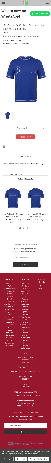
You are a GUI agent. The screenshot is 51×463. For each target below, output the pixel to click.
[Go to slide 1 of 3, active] (20, 228)
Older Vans (25, 338)
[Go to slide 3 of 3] (28, 228)
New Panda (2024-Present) (25, 319)
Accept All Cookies (38, 459)
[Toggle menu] (3, 3)
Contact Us (9, 343)
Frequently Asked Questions (9, 314)
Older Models (25, 325)
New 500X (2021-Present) (26, 312)
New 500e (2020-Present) (25, 330)
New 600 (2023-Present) (25, 343)
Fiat (41, 286)
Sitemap (9, 345)
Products (25, 286)
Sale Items (25, 348)
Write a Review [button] (33, 36)
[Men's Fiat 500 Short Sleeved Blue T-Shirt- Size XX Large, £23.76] (13, 198)
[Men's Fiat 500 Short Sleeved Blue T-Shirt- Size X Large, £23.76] (35, 198)
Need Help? (25, 137)
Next (45, 204)
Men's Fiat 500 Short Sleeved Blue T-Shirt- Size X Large (36, 217)
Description (25, 156)
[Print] (4, 146)
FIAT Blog (9, 283)
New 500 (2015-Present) (25, 296)
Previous (3, 204)
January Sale (9, 291)
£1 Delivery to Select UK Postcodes (9, 306)
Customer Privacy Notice (9, 327)
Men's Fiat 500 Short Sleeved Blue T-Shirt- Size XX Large (13, 217)
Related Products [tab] (25, 179)
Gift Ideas (25, 283)
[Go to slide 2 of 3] (24, 228)
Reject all (21, 459)
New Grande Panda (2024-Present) (25, 304)
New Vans (25, 335)
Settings (8, 459)
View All (42, 289)
